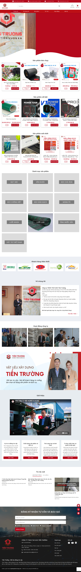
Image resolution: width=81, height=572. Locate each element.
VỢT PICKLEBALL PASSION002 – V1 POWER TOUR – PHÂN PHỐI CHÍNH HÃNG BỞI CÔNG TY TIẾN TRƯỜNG (50, 119)
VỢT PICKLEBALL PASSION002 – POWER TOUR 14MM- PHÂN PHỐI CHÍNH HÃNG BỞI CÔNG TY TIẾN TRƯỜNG (30, 119)
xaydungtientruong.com (15, 568)
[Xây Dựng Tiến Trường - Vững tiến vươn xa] (5, 6)
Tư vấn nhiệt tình (50, 1)
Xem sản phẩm (15, 88)
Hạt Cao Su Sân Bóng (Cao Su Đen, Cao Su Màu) (11, 83)
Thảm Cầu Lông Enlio (11, 119)
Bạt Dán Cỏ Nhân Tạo (30, 82)
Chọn (7, 88)
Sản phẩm (36, 11)
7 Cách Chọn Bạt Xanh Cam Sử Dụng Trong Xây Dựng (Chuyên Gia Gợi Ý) (14, 479)
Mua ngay (34, 88)
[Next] (78, 35)
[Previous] (3, 35)
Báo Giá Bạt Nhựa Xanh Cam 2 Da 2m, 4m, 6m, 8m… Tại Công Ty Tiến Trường (40, 479)
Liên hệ (66, 11)
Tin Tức (46, 11)
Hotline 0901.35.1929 (64, 1)
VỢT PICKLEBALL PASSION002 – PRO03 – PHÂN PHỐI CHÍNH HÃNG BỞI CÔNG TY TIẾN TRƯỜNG (70, 119)
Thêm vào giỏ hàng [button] (26, 88)
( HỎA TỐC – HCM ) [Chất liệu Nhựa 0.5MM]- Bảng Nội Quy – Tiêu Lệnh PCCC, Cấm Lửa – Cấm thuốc (50, 156)
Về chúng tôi (26, 11)
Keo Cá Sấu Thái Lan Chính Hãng (70, 82)
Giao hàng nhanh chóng (35, 1)
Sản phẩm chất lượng (19, 1)
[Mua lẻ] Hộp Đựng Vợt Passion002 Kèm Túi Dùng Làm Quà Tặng (30, 156)
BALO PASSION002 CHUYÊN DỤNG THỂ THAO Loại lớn (11, 156)
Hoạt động (56, 11)
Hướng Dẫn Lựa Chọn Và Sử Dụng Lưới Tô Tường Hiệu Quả (65, 493)
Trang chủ (15, 11)
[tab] (37, 475)
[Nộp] (59, 6)
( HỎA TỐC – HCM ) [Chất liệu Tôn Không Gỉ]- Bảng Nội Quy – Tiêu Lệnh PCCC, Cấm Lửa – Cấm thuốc (70, 156)
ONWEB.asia (35, 568)
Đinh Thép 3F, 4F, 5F (50, 82)
